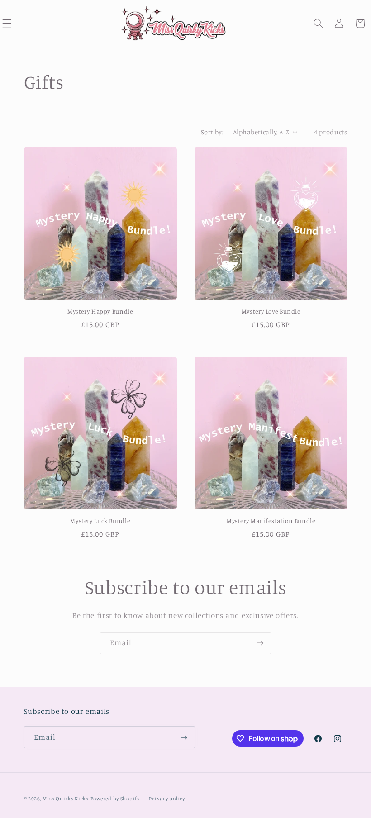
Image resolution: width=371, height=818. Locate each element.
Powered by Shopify (115, 798)
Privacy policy (167, 798)
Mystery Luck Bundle (100, 520)
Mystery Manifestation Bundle (271, 520)
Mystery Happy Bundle (100, 311)
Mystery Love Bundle (271, 311)
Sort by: (212, 132)
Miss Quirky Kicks (66, 798)
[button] (318, 23)
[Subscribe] (260, 643)
